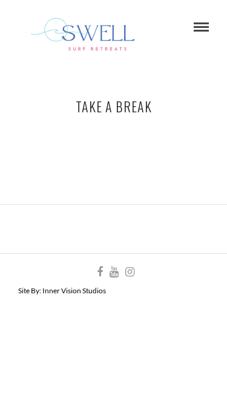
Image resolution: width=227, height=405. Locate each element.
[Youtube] (114, 272)
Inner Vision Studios (74, 290)
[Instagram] (129, 272)
